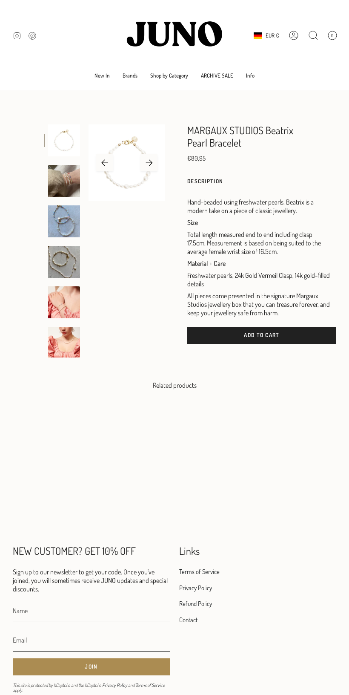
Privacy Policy (114, 685)
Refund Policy (195, 604)
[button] (130, 76)
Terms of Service (150, 685)
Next (148, 162)
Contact (188, 620)
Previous (104, 162)
